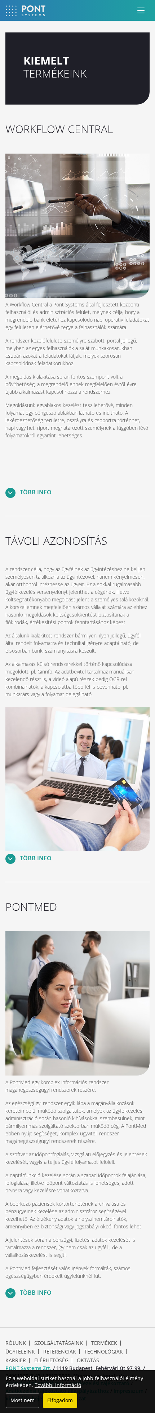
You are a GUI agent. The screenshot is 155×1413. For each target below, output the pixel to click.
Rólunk (15, 1343)
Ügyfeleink (20, 1351)
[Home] (25, 10)
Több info (35, 492)
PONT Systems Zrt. (28, 1368)
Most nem (22, 1400)
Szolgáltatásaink (58, 1343)
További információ (58, 1385)
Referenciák (59, 1351)
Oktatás (88, 1360)
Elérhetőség (51, 1360)
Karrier (15, 1360)
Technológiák (103, 1351)
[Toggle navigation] (141, 10)
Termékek (104, 1343)
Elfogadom (60, 1400)
